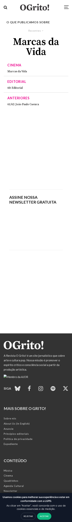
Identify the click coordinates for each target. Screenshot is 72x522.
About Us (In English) (17, 423)
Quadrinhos (11, 480)
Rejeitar (28, 516)
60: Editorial (15, 88)
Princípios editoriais (16, 433)
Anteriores (18, 98)
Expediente (11, 443)
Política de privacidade (18, 438)
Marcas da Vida (17, 71)
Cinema (14, 65)
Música (8, 470)
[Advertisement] (36, 148)
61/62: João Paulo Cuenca (23, 104)
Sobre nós (10, 418)
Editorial (16, 82)
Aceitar (44, 516)
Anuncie (8, 428)
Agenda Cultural (14, 485)
